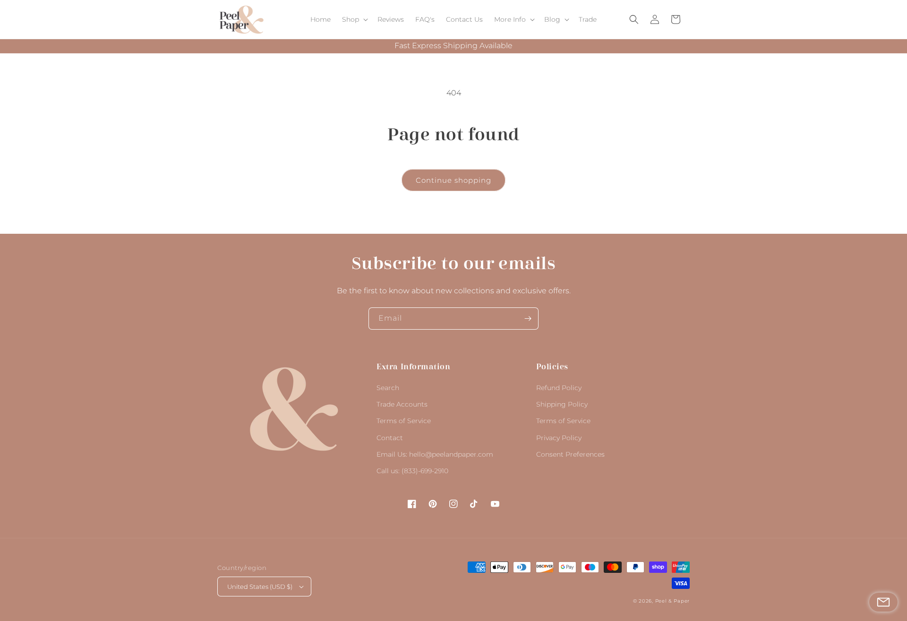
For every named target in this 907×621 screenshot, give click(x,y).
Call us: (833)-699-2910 (412, 471)
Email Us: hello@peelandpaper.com (434, 454)
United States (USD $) (259, 586)
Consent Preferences (570, 454)
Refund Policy (559, 387)
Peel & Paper (672, 601)
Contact (389, 438)
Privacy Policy (559, 438)
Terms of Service (403, 421)
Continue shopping (453, 180)
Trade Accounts (402, 404)
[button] (354, 19)
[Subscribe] (527, 318)
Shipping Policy (562, 404)
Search (387, 387)
